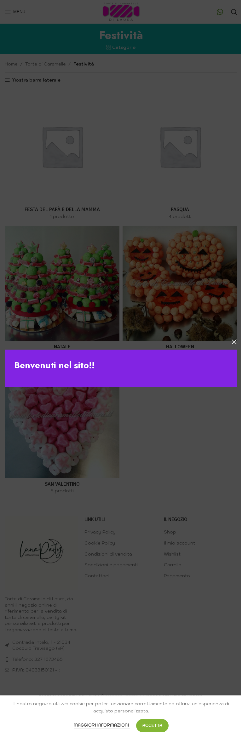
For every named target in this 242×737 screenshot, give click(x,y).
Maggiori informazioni (102, 725)
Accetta (152, 725)
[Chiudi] (234, 342)
